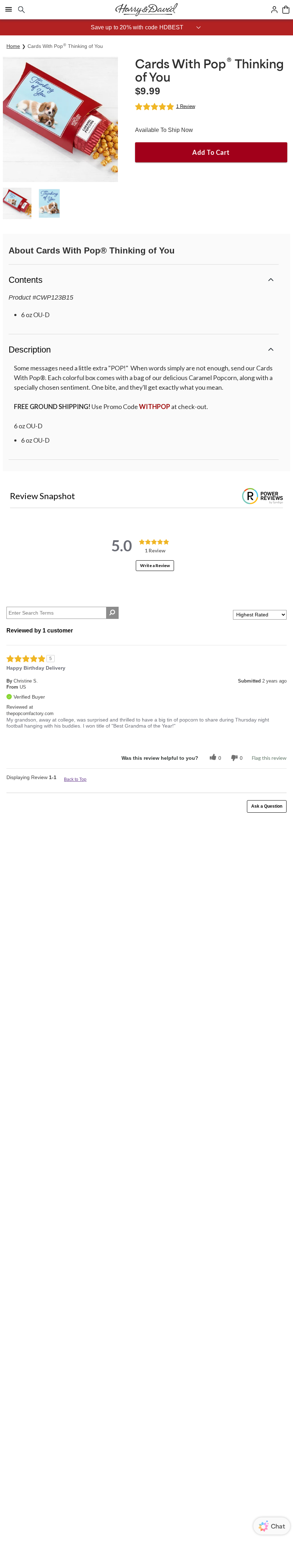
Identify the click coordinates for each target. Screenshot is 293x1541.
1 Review (185, 106)
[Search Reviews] (112, 613)
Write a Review (155, 565)
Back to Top (75, 779)
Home (13, 46)
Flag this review (269, 758)
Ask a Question (266, 806)
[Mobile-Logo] (146, 9)
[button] (146, 27)
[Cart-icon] (286, 9)
